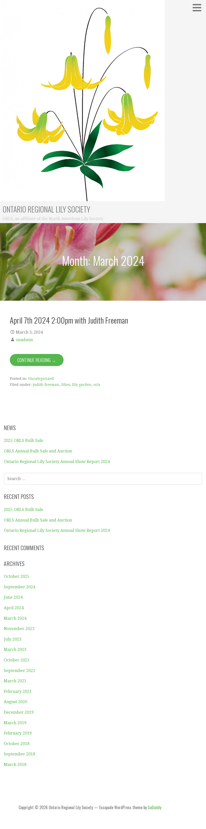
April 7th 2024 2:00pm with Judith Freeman (69, 320)
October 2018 (16, 743)
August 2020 (15, 701)
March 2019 (15, 722)
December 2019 (19, 712)
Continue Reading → (36, 360)
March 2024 (15, 618)
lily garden (81, 385)
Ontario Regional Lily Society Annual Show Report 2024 (57, 461)
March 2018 (15, 764)
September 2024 (19, 587)
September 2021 (19, 670)
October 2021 (16, 660)
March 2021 (15, 681)
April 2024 (14, 607)
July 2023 (12, 639)
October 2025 (16, 576)
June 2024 (13, 597)
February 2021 (18, 691)
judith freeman (46, 385)
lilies (65, 385)
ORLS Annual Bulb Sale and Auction (38, 451)
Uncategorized (41, 379)
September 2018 (19, 754)
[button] (198, 7)
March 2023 (15, 649)
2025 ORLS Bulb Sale (23, 440)
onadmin (24, 339)
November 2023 (19, 628)
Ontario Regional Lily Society (46, 209)
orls (96, 385)
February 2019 (18, 733)
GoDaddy (154, 807)
